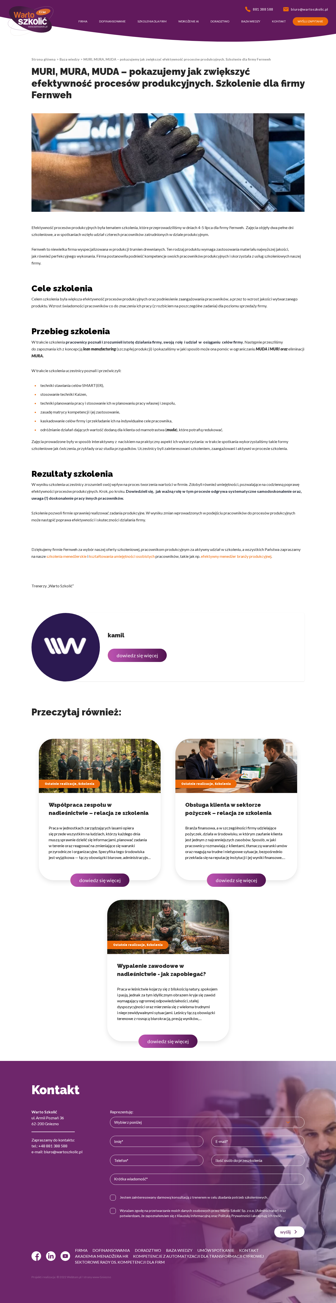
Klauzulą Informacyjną (193, 1216)
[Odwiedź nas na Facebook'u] (36, 1256)
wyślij (285, 1232)
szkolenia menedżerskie (66, 556)
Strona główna (43, 59)
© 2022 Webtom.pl (69, 1277)
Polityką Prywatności (234, 1216)
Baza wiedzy (69, 59)
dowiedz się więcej (137, 655)
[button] (83, 21)
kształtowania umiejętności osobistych (122, 556)
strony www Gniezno (97, 1277)
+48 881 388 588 (52, 1145)
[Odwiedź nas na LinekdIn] (51, 1256)
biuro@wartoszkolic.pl (63, 1151)
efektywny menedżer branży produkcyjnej (236, 556)
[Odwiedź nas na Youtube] (65, 1256)
